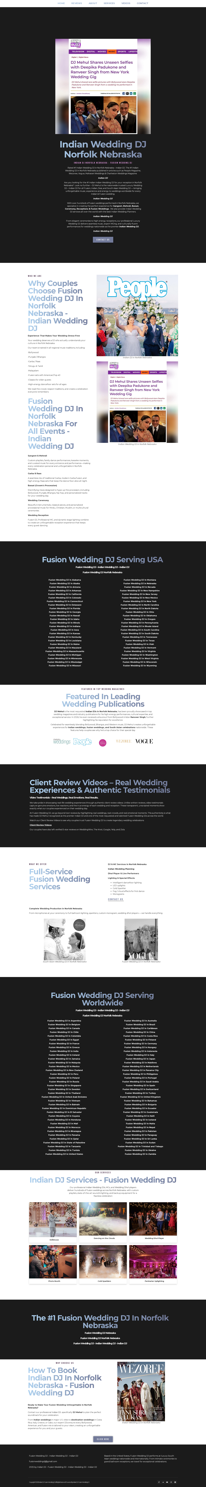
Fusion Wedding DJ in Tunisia (64, 1150)
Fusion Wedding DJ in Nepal (140, 1127)
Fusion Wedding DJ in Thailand (64, 1093)
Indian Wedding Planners (123, 212)
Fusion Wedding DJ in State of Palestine (64, 1143)
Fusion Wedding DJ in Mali (64, 1123)
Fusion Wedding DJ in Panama (64, 1135)
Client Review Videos (41, 825)
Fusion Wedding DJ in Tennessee (140, 637)
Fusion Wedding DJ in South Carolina (140, 630)
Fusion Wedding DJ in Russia (64, 1082)
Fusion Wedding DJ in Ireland (64, 1055)
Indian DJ (103, 178)
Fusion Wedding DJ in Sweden (64, 1089)
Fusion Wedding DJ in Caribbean (140, 1028)
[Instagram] (171, 1482)
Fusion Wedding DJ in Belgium (64, 1024)
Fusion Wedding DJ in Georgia (65, 612)
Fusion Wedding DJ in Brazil (140, 1024)
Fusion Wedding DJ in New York (139, 601)
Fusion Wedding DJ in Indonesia (140, 1051)
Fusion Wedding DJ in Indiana (64, 626)
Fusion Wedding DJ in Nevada (139, 587)
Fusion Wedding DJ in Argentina (64, 1021)
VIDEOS (125, 3)
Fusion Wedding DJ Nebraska (100, 1333)
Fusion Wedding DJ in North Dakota (139, 608)
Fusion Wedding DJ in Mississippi (65, 662)
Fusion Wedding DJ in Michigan (64, 655)
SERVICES (109, 3)
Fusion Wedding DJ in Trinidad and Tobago (140, 1146)
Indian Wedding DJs (95, 1187)
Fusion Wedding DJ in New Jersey (139, 594)
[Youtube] (167, 1482)
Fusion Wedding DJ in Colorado (65, 598)
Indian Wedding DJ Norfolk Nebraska (103, 149)
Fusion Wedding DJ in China (140, 1032)
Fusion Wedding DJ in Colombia (64, 1036)
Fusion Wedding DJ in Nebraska (140, 583)
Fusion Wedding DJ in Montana (140, 580)
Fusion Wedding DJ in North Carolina (140, 605)
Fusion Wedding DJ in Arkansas (65, 591)
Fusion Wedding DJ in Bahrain (64, 1104)
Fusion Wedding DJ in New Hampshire (140, 591)
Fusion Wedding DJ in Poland (64, 1078)
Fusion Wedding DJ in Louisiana (64, 641)
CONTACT (142, 3)
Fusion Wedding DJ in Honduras (64, 1120)
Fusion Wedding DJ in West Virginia (140, 658)
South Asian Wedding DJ (119, 188)
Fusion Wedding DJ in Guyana (64, 1116)
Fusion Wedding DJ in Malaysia (64, 1063)
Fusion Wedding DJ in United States (64, 1154)
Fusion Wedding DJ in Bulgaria (141, 1104)
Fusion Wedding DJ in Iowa (65, 630)
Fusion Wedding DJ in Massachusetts (65, 651)
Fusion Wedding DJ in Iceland (140, 1120)
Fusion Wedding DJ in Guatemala (140, 1112)
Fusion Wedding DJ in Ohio (140, 612)
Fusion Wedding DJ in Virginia (140, 651)
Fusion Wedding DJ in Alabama (65, 580)
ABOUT (93, 3)
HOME (61, 3)
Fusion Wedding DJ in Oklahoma (140, 616)
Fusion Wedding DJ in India (64, 1051)
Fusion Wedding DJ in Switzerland (140, 1089)
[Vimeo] (175, 1482)
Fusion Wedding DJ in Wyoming (140, 666)
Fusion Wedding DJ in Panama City (140, 1070)
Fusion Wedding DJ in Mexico (64, 1066)
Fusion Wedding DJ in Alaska (65, 583)
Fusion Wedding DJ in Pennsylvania (139, 623)
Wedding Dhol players (125, 1187)
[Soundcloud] (163, 1482)
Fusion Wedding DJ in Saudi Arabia (140, 1082)
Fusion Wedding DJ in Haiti (140, 1116)
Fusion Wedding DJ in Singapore (64, 1085)
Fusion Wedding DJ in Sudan (140, 1143)
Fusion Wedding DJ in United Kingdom (140, 1097)
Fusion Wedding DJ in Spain (140, 1085)
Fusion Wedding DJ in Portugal (140, 1078)
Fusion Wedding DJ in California (64, 594)
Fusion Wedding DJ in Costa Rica (141, 1036)
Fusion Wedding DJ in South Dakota (140, 633)
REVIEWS (76, 3)
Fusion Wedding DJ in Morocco (64, 1127)
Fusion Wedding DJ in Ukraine (140, 1150)
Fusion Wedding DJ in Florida (65, 608)
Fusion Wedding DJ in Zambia (140, 1154)
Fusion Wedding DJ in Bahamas (140, 1101)
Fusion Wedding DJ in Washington (140, 655)
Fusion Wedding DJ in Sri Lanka (140, 1139)
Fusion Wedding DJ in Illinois (65, 623)
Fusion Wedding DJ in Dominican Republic (64, 1108)
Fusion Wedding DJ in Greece (64, 1047)
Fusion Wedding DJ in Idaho (64, 619)
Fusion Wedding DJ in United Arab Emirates (64, 1097)
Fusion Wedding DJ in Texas (139, 641)
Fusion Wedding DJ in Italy (140, 1055)
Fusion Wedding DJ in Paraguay (140, 1135)
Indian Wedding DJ (103, 198)
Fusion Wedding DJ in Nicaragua (64, 1131)
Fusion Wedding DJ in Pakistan (140, 1131)
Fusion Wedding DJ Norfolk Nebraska (102, 572)
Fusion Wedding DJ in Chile (64, 1032)
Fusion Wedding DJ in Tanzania (64, 1146)
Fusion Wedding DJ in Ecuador (140, 1108)
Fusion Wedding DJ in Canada (64, 1028)
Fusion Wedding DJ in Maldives (140, 1063)
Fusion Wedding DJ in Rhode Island (139, 626)
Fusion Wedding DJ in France (64, 1043)
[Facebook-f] (159, 1482)
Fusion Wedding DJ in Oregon (139, 619)
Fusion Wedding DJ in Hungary (140, 1047)
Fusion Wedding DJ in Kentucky (64, 637)
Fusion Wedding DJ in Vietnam (64, 1101)
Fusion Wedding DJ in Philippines (140, 1074)
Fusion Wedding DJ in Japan (140, 1059)
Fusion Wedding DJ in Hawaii (65, 616)
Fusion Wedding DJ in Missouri (65, 666)
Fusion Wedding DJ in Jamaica (64, 1059)
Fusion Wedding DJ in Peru (64, 1074)
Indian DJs (91, 711)
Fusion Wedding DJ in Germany (140, 1043)
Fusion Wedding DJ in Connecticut (65, 601)
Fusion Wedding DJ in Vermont (140, 648)
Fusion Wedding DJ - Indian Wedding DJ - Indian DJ (102, 567)
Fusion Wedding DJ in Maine (65, 644)
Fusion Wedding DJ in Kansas (64, 633)
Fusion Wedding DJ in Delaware (64, 605)
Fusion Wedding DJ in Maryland (64, 648)
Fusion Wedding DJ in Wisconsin (140, 662)
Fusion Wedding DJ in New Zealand (64, 1070)
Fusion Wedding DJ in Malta (140, 1123)
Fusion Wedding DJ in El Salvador (64, 1112)
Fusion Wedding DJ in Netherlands (141, 1066)
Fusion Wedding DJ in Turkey (140, 1093)
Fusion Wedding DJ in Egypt (64, 1040)
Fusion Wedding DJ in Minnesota (65, 658)
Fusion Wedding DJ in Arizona (64, 587)
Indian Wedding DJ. (129, 226)
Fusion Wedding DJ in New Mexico (140, 598)
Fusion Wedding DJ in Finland (140, 1040)
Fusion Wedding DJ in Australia (140, 1021)
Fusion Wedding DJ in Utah (140, 644)
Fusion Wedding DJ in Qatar (64, 1139)
